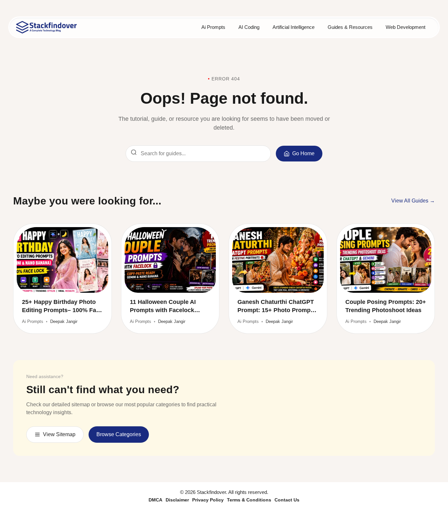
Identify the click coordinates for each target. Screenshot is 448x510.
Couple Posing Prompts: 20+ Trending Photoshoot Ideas (385, 306)
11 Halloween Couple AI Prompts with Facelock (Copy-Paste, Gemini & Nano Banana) (170, 306)
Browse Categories (118, 434)
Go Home (303, 153)
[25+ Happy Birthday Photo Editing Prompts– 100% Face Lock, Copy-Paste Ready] (62, 260)
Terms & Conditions (249, 499)
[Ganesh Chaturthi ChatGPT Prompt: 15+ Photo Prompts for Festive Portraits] (278, 260)
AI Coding (248, 27)
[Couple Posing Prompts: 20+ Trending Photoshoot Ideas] (386, 260)
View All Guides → (413, 200)
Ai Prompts (213, 27)
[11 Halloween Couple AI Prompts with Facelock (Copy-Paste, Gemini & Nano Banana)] (170, 260)
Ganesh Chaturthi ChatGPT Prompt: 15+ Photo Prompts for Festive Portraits (276, 306)
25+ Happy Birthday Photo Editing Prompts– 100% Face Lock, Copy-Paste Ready (62, 306)
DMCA (155, 499)
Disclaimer (177, 499)
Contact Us (287, 499)
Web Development (405, 27)
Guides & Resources (350, 27)
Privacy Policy (208, 499)
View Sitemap (59, 434)
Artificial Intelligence (294, 27)
